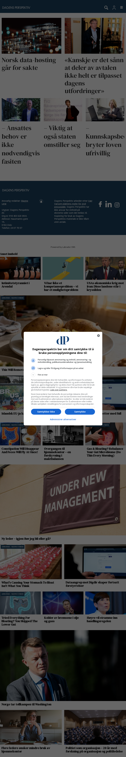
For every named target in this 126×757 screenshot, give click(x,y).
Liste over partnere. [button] (58, 389)
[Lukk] (98, 336)
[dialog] (63, 378)
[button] (63, 375)
